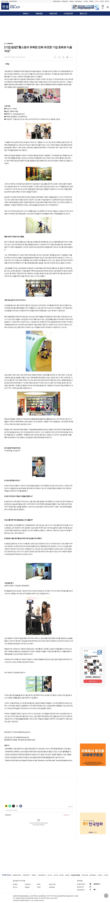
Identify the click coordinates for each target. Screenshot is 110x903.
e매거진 (107, 1)
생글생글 (27, 887)
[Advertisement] (55, 29)
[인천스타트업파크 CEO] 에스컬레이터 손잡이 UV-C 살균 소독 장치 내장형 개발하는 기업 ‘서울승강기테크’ (41, 754)
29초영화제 (52, 887)
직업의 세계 (53, 13)
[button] (102, 7)
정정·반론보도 (92, 875)
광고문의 (61, 875)
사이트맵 (105, 875)
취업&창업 (39, 13)
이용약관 (67, 875)
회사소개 (50, 875)
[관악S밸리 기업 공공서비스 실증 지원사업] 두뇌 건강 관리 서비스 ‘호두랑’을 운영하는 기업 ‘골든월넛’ (39, 749)
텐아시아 (15, 887)
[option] (85, 7)
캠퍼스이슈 (83, 13)
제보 (96, 1)
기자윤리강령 (84, 875)
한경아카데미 (52, 884)
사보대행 (85, 1)
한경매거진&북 (4, 1)
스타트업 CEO (68, 13)
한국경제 (15, 884)
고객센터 (100, 875)
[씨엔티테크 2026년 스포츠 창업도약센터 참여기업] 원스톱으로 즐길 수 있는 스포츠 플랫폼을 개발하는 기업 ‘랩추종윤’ (45, 752)
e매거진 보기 (93, 681)
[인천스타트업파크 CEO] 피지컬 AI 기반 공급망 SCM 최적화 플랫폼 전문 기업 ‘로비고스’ (35, 757)
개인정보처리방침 (75, 875)
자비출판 (91, 1)
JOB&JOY (10, 43)
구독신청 (102, 1)
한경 (57, 1)
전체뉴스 (26, 13)
